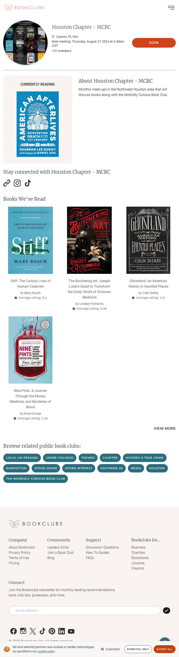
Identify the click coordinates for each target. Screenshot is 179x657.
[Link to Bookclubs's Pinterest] (52, 631)
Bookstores (140, 558)
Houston (157, 468)
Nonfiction (16, 468)
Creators (137, 568)
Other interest (78, 468)
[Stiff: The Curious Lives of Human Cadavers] (30, 240)
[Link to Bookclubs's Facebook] (13, 631)
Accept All (165, 649)
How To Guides (97, 553)
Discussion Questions (102, 547)
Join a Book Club (60, 553)
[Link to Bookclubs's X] (32, 631)
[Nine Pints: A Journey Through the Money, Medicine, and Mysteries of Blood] (30, 350)
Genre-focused (60, 457)
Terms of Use (19, 558)
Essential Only (138, 649)
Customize (112, 649)
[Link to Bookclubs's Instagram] (23, 631)
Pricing (14, 563)
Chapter (110, 457)
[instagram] (17, 183)
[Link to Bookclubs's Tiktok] (42, 631)
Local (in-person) (22, 457)
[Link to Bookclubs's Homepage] (24, 8)
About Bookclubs (22, 547)
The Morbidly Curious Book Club (35, 478)
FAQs (90, 558)
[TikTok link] (27, 183)
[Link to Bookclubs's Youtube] (71, 631)
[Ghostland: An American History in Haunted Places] (148, 240)
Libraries (138, 563)
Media (136, 468)
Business (138, 547)
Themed (88, 457)
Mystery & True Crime (145, 457)
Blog (50, 558)
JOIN (154, 43)
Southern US (111, 468)
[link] (6, 183)
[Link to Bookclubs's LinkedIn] (61, 631)
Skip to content (89, 9)
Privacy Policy (19, 553)
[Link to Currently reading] (37, 124)
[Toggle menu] (171, 7)
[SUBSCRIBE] (166, 610)
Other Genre (45, 468)
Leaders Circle (58, 547)
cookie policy (46, 651)
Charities (138, 553)
